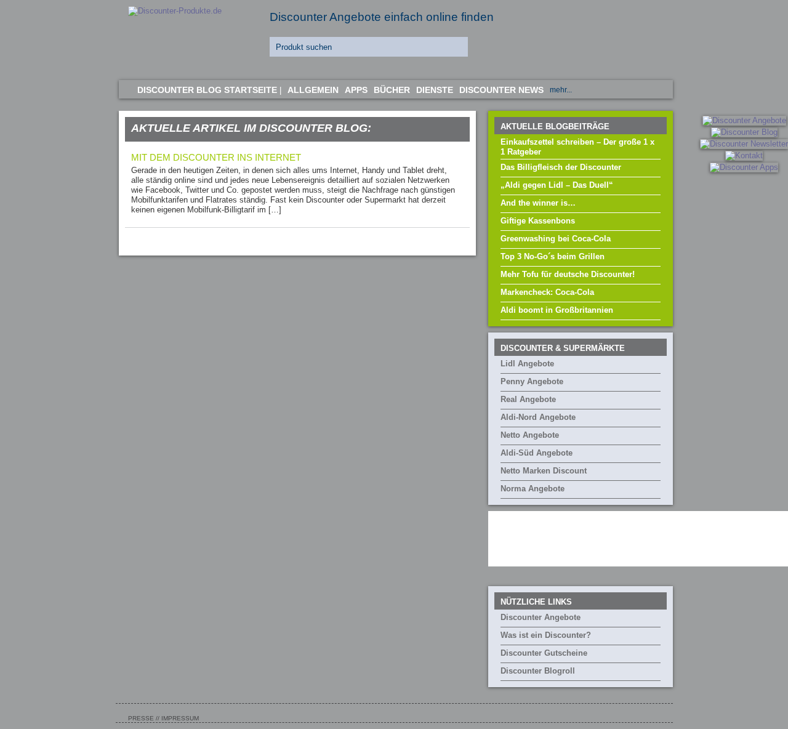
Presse (141, 718)
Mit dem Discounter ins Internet (216, 157)
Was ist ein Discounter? (546, 635)
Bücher (392, 90)
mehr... (561, 90)
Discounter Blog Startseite (207, 90)
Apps (356, 90)
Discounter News (501, 90)
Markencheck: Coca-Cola (547, 292)
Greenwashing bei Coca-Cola (556, 238)
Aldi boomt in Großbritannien (557, 310)
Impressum (180, 718)
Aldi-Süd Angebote (537, 452)
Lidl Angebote (527, 363)
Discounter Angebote (541, 617)
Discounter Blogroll (538, 670)
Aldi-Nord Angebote (538, 417)
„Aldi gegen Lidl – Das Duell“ (557, 185)
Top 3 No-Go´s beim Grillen (553, 256)
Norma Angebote (533, 488)
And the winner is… (538, 202)
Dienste (434, 90)
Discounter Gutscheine (544, 653)
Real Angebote (528, 399)
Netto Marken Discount (544, 470)
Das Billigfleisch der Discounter (561, 167)
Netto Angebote (530, 435)
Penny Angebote (532, 381)
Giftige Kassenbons (538, 220)
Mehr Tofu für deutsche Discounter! (568, 274)
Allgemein (313, 90)
